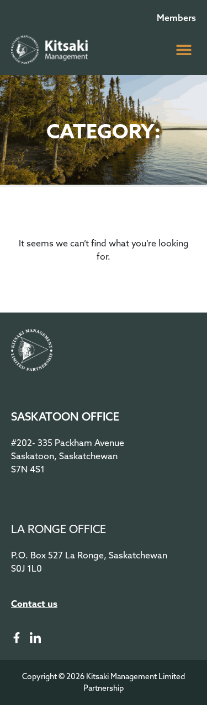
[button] (183, 49)
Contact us (34, 603)
